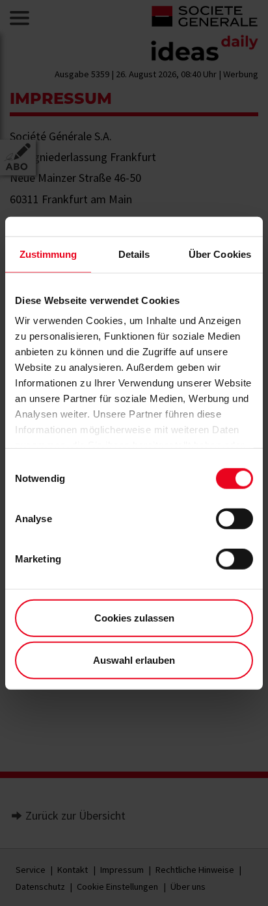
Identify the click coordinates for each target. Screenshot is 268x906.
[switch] (234, 518)
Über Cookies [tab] (220, 253)
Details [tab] (134, 253)
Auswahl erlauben (134, 660)
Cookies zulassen (134, 617)
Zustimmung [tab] (48, 253)
